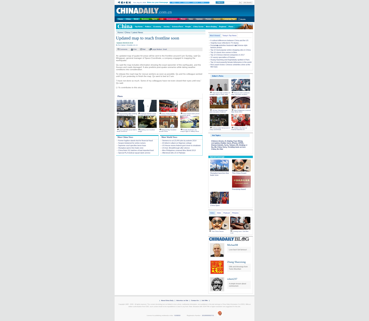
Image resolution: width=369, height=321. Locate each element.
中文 (174, 3)
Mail (144, 49)
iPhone (235, 143)
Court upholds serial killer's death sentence (127, 130)
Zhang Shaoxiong (236, 261)
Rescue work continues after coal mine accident (240, 93)
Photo (183, 19)
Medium (159, 49)
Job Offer (205, 300)
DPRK (240, 143)
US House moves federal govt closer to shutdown (181, 146)
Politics (148, 27)
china (124, 26)
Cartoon (217, 19)
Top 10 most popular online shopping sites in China (230, 50)
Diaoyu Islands (217, 145)
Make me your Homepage (157, 2)
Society (166, 27)
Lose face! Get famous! (238, 250)
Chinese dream (217, 141)
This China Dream (239, 173)
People (188, 27)
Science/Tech (177, 27)
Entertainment (172, 19)
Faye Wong (237, 141)
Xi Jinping (228, 141)
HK (237, 145)
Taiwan (232, 145)
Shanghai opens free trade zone (130, 148)
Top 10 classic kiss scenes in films (223, 52)
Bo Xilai (220, 149)
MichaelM (232, 244)
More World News (169, 137)
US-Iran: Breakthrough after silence (176, 148)
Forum (208, 19)
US (180, 2)
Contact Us (195, 300)
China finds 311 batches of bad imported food (136, 150)
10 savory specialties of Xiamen (222, 57)
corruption (215, 143)
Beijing (242, 145)
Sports (154, 19)
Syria (226, 145)
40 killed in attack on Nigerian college (177, 143)
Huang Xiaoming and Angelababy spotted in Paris (230, 60)
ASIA (202, 2)
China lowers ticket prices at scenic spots (189, 114)
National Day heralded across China (167, 130)
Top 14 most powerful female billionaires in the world (231, 62)
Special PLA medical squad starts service (134, 153)
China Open (215, 205)
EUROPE (186, 2)
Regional (222, 27)
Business (145, 19)
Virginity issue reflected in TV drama (224, 43)
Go (240, 2)
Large (154, 49)
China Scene (198, 27)
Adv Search (247, 2)
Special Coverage (217, 157)
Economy (157, 27)
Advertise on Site (182, 300)
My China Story (220, 147)
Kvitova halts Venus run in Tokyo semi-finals (220, 128)
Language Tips (229, 19)
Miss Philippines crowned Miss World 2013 (179, 150)
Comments (123, 49)
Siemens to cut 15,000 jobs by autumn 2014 (179, 141)
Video (191, 19)
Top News (139, 27)
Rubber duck (226, 143)
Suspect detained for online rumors (132, 143)
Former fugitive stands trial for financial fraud (135, 141)
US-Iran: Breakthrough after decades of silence (218, 111)
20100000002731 (208, 315)
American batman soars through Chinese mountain (147, 114)
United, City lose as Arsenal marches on (239, 128)
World (136, 19)
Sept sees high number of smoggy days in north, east (220, 93)
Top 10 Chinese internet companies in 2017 (227, 55)
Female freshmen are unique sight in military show (189, 130)
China (128, 19)
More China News (125, 137)
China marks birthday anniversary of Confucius (167, 114)
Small (165, 49)
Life (161, 19)
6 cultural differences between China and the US (229, 40)
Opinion (199, 19)
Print (135, 49)
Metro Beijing (211, 27)
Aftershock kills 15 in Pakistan (173, 153)
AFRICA (195, 2)
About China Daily (167, 300)
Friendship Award (239, 189)
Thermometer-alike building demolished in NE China (127, 114)
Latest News (137, 32)
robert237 (232, 278)
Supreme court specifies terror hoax (132, 146)
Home (120, 19)
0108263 (177, 315)
